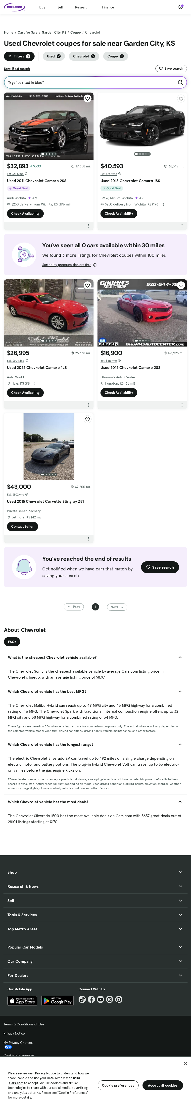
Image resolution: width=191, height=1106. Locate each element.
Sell (60, 7)
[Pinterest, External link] (118, 999)
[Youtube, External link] (100, 999)
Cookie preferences (118, 1085)
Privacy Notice (14, 1033)
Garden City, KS (54, 32)
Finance (108, 7)
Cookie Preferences (18, 1055)
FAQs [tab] (12, 642)
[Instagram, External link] (109, 999)
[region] (95, 1081)
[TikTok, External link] (82, 999)
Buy (42, 7)
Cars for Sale (28, 32)
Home (8, 32)
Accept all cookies (163, 1085)
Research (82, 7)
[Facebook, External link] (91, 999)
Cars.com (16, 1083)
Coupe (75, 32)
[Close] (185, 1063)
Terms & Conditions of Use (23, 1024)
